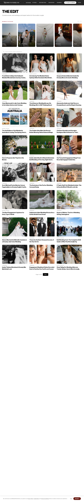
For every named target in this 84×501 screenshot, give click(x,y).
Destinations (42, 2)
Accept (77, 498)
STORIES (34, 2)
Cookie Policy (36, 498)
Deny (71, 498)
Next (45, 274)
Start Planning (71, 2)
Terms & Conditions (45, 498)
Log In (79, 2)
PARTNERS (28, 2)
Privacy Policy (30, 498)
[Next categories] (81, 21)
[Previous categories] (78, 21)
